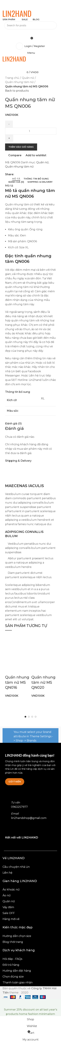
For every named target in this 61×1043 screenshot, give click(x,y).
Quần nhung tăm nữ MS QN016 (17, 682)
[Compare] (9, 670)
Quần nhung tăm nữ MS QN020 (43, 682)
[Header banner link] (30, 521)
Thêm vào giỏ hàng (21, 146)
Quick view (18, 662)
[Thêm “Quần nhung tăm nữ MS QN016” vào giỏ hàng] (9, 662)
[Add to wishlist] (18, 670)
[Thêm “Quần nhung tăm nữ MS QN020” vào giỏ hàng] (35, 662)
